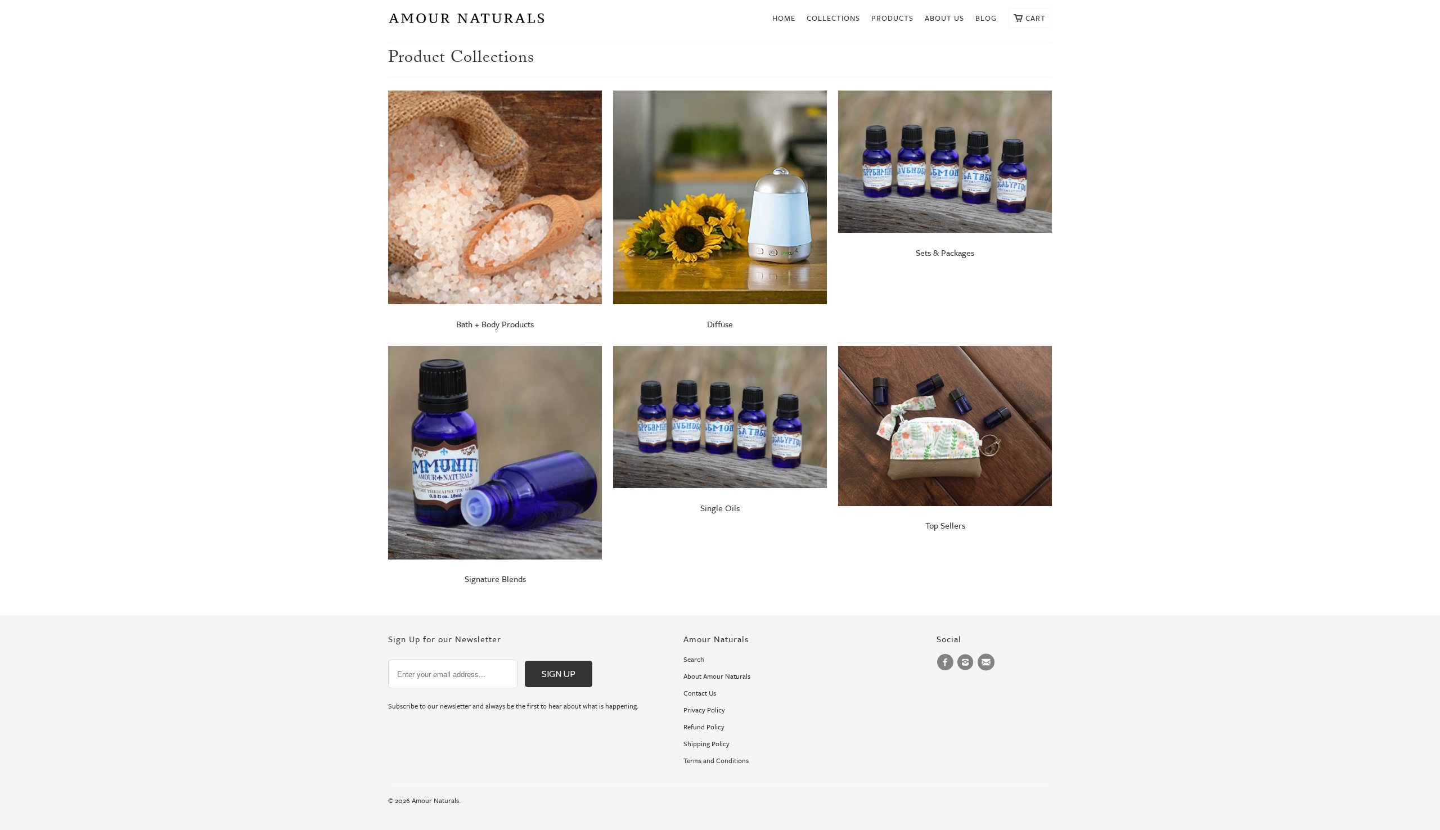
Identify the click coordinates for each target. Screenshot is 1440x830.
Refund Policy (703, 726)
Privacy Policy (704, 710)
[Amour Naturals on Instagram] (967, 662)
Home (783, 18)
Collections (833, 18)
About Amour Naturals (716, 676)
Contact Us (699, 693)
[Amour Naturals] (467, 21)
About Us (944, 18)
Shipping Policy (706, 743)
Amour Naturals (435, 800)
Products (892, 18)
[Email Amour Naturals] (988, 662)
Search (693, 659)
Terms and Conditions (716, 760)
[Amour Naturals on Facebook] (947, 662)
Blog (986, 18)
